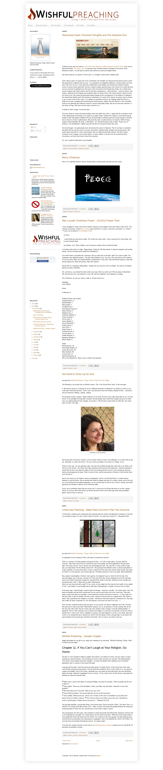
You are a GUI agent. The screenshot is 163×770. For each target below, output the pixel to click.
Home (30, 25)
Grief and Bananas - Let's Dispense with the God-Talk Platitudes (48, 202)
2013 (33, 303)
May (34, 347)
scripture (69, 735)
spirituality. (81, 148)
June (35, 345)
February (36, 355)
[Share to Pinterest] (98, 146)
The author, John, (79, 68)
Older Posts (129, 740)
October (36, 334)
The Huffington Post (84, 231)
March (35, 352)
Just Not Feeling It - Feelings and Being (46, 188)
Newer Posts (66, 740)
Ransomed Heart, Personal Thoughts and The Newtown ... (43, 311)
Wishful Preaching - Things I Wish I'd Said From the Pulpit (89, 380)
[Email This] (89, 146)
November (36, 332)
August (35, 339)
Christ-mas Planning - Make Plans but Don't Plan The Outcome (96, 509)
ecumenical (76, 211)
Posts (34, 127)
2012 (33, 306)
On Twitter (80, 25)
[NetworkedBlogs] (43, 258)
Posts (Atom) (74, 744)
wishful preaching (81, 627)
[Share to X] (94, 146)
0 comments (82, 145)
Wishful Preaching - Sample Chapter (81, 636)
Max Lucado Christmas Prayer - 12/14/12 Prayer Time (91, 220)
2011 (33, 358)
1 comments (82, 209)
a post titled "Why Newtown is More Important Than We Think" (104, 66)
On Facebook (68, 25)
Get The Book (56, 25)
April (35, 350)
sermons (75, 735)
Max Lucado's (84, 229)
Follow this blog (43, 261)
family (71, 148)
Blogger (98, 755)
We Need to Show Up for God (78, 374)
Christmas (70, 211)
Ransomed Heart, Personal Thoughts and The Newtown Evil (94, 35)
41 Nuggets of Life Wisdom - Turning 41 (47, 215)
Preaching (76, 500)
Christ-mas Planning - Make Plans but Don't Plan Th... (43, 325)
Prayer (75, 368)
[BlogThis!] (91, 146)
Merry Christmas (71, 157)
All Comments (36, 131)
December (36, 308)
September (36, 337)
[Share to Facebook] (96, 146)
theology (86, 148)
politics (75, 148)
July (34, 342)
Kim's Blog (91, 25)
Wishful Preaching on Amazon (103, 725)
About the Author (41, 25)
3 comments (82, 365)
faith (68, 148)
